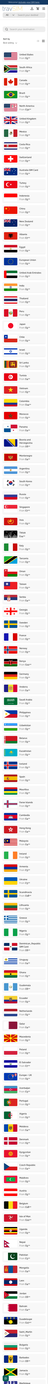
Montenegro (25, 455)
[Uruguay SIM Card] (10, 961)
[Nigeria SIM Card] (10, 932)
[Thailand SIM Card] (10, 300)
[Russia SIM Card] (10, 496)
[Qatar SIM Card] (10, 1025)
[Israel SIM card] (10, 351)
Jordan (22, 1293)
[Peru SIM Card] (10, 313)
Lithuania (24, 905)
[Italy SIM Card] (10, 547)
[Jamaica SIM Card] (10, 1372)
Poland (23, 1049)
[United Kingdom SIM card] (10, 120)
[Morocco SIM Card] (10, 415)
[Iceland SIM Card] (10, 765)
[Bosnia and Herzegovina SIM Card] (10, 443)
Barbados (24, 1357)
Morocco (23, 414)
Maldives (24, 1178)
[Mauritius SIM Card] (10, 791)
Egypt (22, 247)
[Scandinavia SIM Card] (10, 893)
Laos (21, 1280)
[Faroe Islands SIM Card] (10, 804)
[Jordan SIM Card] (10, 1295)
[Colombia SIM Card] (10, 402)
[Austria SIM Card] (10, 1192)
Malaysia (23, 841)
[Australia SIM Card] (10, 171)
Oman (22, 571)
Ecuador (23, 998)
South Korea (25, 481)
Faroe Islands (26, 802)
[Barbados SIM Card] (10, 1359)
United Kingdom (27, 118)
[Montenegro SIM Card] (10, 457)
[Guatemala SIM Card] (10, 987)
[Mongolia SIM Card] (10, 1269)
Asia (21, 520)
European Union (27, 260)
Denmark (24, 1139)
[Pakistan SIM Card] (10, 1256)
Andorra (23, 687)
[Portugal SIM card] (10, 1102)
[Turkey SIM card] (10, 184)
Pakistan (23, 1255)
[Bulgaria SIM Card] (10, 1346)
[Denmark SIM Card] (10, 1141)
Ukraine (23, 879)
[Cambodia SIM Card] (10, 816)
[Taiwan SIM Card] (10, 585)
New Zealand (26, 221)
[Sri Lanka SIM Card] (10, 364)
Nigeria (23, 931)
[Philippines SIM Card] (10, 714)
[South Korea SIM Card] (10, 483)
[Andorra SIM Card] (10, 688)
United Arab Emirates (30, 273)
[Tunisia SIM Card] (10, 377)
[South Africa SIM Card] (10, 69)
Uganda (23, 1229)
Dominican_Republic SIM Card (30, 945)
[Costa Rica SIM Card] (10, 146)
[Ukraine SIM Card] (10, 881)
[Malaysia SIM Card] (10, 842)
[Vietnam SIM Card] (10, 390)
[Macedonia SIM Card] (10, 1038)
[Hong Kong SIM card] (10, 829)
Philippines (25, 712)
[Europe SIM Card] (10, 261)
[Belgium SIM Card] (10, 1205)
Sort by (6, 39)
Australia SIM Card (28, 170)
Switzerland (25, 157)
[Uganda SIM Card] (10, 1230)
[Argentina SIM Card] (10, 470)
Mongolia (24, 1268)
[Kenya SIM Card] (10, 662)
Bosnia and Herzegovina (25, 441)
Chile (22, 337)
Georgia (23, 610)
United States (26, 54)
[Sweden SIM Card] (10, 624)
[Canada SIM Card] (10, 82)
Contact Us (6, 1378)
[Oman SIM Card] (10, 573)
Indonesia (24, 196)
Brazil (22, 93)
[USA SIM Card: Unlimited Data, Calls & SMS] (10, 56)
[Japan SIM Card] (10, 325)
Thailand (23, 298)
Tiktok (22, 532)
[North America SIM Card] (10, 107)
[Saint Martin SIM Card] (10, 1333)
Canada (23, 80)
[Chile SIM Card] (10, 338)
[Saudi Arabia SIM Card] (10, 701)
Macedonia (25, 1036)
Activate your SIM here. (29, 2)
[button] (38, 9)
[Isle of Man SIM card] (10, 1218)
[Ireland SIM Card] (10, 855)
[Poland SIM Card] (10, 1051)
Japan (22, 324)
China (22, 208)
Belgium (23, 1203)
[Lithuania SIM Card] (10, 906)
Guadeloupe (25, 1319)
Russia (22, 494)
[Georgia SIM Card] (10, 611)
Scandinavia (25, 892)
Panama (23, 427)
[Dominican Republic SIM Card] (10, 946)
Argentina (24, 468)
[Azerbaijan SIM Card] (10, 1089)
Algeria (23, 1113)
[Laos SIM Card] (10, 1282)
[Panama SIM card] (10, 428)
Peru (21, 311)
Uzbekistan (25, 725)
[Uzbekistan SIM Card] (10, 727)
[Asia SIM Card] (10, 521)
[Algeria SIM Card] (10, 1115)
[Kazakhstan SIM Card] (10, 752)
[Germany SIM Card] (10, 675)
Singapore (24, 507)
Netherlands (25, 1011)
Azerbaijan (24, 1088)
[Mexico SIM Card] (10, 133)
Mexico (23, 131)
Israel (22, 350)
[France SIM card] (10, 637)
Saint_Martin (25, 1332)
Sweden (23, 622)
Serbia (22, 597)
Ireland (23, 854)
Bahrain (23, 1306)
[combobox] (24, 15)
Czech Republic (27, 1165)
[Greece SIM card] (10, 919)
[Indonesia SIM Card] (10, 197)
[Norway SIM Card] (10, 650)
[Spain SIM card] (10, 778)
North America (26, 106)
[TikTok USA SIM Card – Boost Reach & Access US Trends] (10, 534)
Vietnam (23, 388)
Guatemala (25, 985)
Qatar (22, 1024)
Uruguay (23, 959)
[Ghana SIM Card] (10, 974)
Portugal (23, 1101)
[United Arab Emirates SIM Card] (10, 274)
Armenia (23, 866)
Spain (22, 776)
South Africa (25, 67)
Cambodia (24, 815)
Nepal (22, 1242)
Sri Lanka (24, 362)
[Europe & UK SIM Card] (10, 1076)
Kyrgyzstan (25, 1152)
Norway (23, 648)
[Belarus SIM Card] (10, 739)
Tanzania (23, 558)
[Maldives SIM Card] (10, 1179)
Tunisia (23, 375)
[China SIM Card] (10, 210)
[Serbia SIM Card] (10, 598)
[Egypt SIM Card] (10, 248)
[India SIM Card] (10, 287)
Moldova (23, 1126)
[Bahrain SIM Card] (10, 1307)
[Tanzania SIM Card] (10, 560)
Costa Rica (24, 144)
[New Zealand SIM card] (10, 223)
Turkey (22, 183)
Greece (23, 918)
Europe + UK (25, 1075)
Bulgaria (23, 1345)
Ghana (22, 972)
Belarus (23, 738)
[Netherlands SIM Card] (10, 1012)
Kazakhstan (25, 751)
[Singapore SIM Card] (10, 508)
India (21, 285)
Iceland (23, 764)
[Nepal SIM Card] (10, 1243)
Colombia (24, 401)
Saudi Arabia (25, 699)
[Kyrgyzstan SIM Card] (10, 1153)
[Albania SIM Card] (10, 236)
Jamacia (23, 1370)
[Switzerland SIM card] (10, 159)
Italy (21, 545)
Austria (23, 1190)
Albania (23, 234)
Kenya (22, 661)
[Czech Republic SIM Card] (10, 1166)
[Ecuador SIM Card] (10, 999)
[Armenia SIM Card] (10, 868)
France (22, 635)
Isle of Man (25, 1216)
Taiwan (22, 584)
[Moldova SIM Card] (10, 1128)
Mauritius (24, 789)
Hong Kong (25, 828)
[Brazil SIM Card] (10, 94)
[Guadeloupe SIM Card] (10, 1320)
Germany (24, 674)
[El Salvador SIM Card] (10, 1064)
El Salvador (25, 1062)
